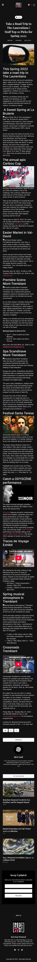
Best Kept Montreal (18, 937)
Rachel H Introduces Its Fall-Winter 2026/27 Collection (17, 830)
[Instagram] (18, 949)
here (4, 153)
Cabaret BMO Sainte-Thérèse (13, 534)
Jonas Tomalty (27, 530)
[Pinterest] (22, 949)
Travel (19, 17)
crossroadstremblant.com (12, 716)
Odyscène (6, 512)
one (21, 724)
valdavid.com (8, 275)
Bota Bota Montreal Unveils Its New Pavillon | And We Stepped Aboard (16, 801)
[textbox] (18, 586)
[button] (5, 730)
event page (18, 224)
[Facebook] (15, 949)
